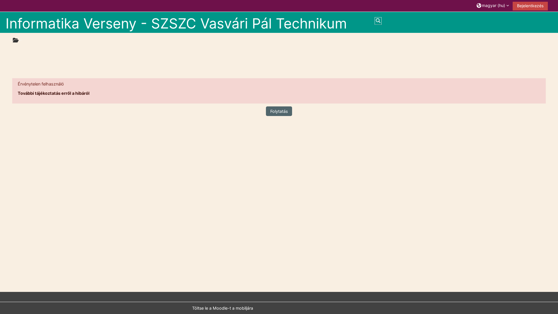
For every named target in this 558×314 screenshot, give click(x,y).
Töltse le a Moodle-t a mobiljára (222, 308)
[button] (493, 5)
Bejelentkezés (530, 5)
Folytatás (279, 111)
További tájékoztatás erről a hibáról (54, 93)
